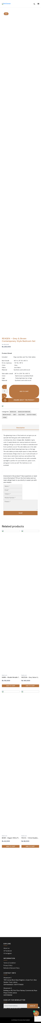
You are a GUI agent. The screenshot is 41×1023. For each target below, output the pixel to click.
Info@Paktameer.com (14, 1008)
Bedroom (13, 412)
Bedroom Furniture (24, 412)
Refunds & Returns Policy (12, 968)
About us (6, 948)
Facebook (8, 951)
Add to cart (24, 391)
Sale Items (21, 414)
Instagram (8, 953)
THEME (4, 417)
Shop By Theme (31, 414)
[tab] (20, 428)
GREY (14, 414)
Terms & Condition (10, 963)
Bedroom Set (7, 414)
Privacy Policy (8, 965)
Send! (20, 513)
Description (20, 428)
